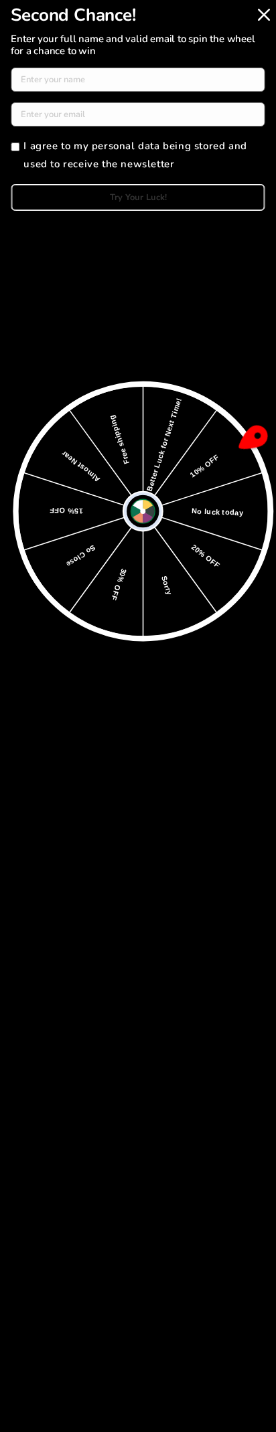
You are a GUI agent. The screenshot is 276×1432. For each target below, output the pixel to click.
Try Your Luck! (138, 197)
